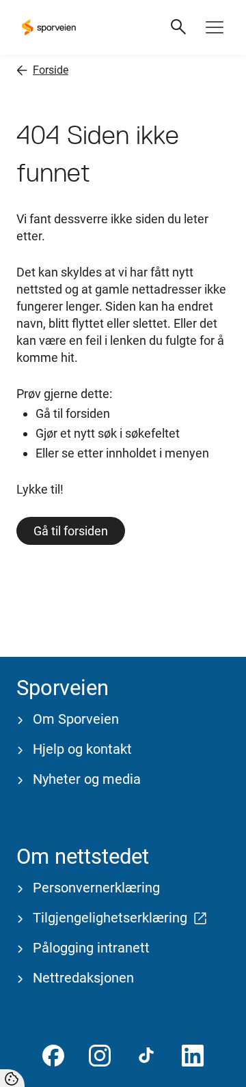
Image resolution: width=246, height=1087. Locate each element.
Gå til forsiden (70, 531)
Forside (50, 69)
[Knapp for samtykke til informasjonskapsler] (12, 1078)
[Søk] (179, 27)
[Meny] (215, 27)
